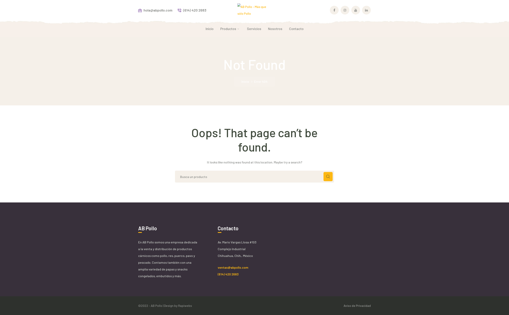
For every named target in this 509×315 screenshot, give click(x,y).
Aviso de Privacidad (357, 305)
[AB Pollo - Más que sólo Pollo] (254, 10)
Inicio (245, 81)
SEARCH (328, 176)
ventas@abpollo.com (233, 267)
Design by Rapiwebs (178, 305)
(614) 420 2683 (228, 274)
